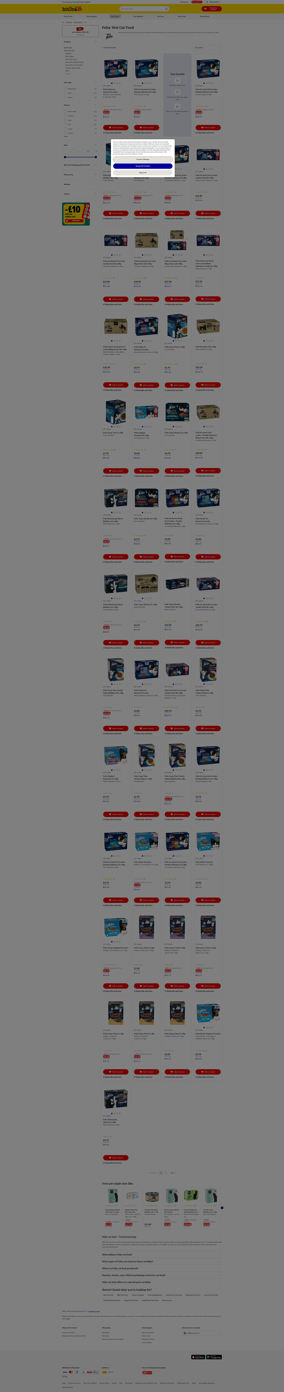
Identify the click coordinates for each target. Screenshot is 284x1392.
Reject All (142, 173)
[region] (143, 158)
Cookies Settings (142, 159)
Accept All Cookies (143, 166)
